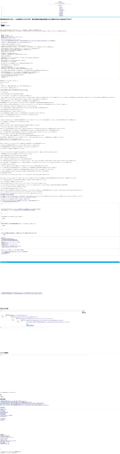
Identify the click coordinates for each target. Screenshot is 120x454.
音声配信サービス (3, 409)
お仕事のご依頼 (61, 15)
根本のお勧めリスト (3, 416)
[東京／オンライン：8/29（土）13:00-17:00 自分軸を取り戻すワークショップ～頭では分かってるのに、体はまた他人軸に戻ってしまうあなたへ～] (18, 321)
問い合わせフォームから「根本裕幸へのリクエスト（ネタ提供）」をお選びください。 (15, 198)
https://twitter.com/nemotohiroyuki (8, 238)
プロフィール (61, 7)
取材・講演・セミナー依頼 (4, 441)
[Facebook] (0, 447)
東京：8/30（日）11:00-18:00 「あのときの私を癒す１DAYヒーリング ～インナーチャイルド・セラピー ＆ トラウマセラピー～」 (35, 318)
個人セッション (62, 9)
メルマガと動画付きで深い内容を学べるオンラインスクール (12, 251)
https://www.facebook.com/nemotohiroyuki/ (10, 239)
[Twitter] (0, 448)
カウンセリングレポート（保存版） (6, 415)
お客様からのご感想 (3, 439)
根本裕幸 (60, 1)
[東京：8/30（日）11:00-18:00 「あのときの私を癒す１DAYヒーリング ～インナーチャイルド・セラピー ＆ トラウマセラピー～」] (13, 319)
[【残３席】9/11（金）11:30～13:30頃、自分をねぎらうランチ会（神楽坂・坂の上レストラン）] (8, 318)
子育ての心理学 (3, 414)
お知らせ (61, 6)
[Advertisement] (15, 259)
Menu (59, 5)
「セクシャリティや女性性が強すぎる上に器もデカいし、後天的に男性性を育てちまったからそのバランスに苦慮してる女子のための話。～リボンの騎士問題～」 (28, 40)
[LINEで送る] (7, 25)
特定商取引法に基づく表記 (4, 443)
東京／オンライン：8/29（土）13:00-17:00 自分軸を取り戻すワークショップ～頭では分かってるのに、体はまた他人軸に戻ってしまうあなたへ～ (42, 320)
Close (61, 5)
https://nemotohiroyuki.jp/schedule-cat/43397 (7, 194)
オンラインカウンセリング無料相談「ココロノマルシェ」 (18, 200)
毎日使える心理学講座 (4, 22)
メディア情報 (2, 442)
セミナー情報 (61, 11)
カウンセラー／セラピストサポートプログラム (8, 440)
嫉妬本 (1, 80)
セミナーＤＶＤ (4, 253)
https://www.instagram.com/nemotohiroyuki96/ (11, 240)
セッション (60, 8)
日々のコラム (2, 410)
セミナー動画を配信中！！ (6, 252)
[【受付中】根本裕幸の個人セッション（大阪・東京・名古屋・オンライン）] (3, 316)
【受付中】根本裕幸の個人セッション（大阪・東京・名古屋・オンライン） (17, 315)
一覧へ (27, 323)
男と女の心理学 (3, 413)
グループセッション (62, 10)
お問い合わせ (61, 14)
